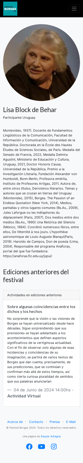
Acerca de (15, 422)
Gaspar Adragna (51, 436)
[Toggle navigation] (74, 9)
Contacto (36, 422)
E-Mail (71, 422)
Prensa (55, 422)
